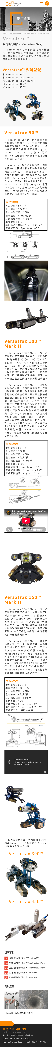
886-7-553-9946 (39, 1041)
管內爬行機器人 (15, 33)
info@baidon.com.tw (19, 1038)
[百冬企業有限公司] (13, 3)
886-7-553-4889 (15, 1041)
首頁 (5, 33)
